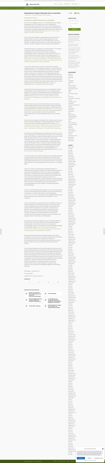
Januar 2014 (71, 391)
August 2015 (71, 360)
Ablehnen (89, 458)
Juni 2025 (70, 169)
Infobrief (70, 106)
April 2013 (70, 404)
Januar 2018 (71, 313)
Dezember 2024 (71, 179)
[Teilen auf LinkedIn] (48, 282)
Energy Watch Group (73, 88)
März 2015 (70, 368)
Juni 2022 (70, 228)
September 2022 (72, 223)
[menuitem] (55, 4)
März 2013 (70, 406)
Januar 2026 (71, 158)
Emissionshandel (72, 87)
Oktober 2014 (71, 376)
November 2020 (72, 258)
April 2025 (70, 173)
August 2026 (71, 147)
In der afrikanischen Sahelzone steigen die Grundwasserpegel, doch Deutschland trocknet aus (74, 57)
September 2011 (72, 425)
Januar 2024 (71, 197)
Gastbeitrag (71, 103)
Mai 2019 (70, 287)
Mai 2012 (70, 415)
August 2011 (71, 427)
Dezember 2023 (71, 198)
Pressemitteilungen (72, 124)
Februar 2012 (71, 418)
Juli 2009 (70, 452)
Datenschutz (90, 460)
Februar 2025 (71, 176)
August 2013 (71, 397)
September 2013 (72, 396)
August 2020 (71, 263)
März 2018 (70, 310)
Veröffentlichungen (72, 135)
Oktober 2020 (71, 260)
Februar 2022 (71, 234)
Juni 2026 (70, 150)
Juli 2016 (70, 342)
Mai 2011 (70, 428)
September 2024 (72, 184)
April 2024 (70, 192)
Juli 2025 (70, 168)
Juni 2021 (70, 247)
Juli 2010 (70, 441)
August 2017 (71, 321)
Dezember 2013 (71, 393)
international (71, 109)
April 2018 (70, 308)
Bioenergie (70, 77)
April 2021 (70, 250)
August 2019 (71, 283)
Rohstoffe (70, 127)
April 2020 (70, 270)
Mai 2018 (70, 307)
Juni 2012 (70, 414)
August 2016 (71, 341)
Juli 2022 (70, 226)
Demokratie (71, 80)
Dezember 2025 (71, 160)
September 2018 (72, 300)
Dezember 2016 (71, 334)
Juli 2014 (70, 381)
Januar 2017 (71, 333)
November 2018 (72, 297)
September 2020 (72, 261)
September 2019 (72, 281)
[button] (102, 448)
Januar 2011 (71, 433)
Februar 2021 (71, 253)
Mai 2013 (70, 402)
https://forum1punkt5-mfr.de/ (31, 194)
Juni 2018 (70, 305)
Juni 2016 (70, 344)
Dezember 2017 (71, 315)
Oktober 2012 (71, 410)
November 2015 (72, 355)
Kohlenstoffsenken (72, 116)
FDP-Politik (70, 96)
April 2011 (70, 430)
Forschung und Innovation (74, 98)
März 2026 (70, 155)
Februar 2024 (71, 195)
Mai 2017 (70, 326)
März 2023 (70, 213)
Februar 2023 (71, 215)
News (69, 121)
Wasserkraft (71, 137)
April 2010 (70, 444)
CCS (69, 79)
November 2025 (72, 161)
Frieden (70, 100)
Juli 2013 (70, 399)
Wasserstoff (71, 138)
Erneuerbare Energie (73, 93)
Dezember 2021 (71, 237)
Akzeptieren (81, 458)
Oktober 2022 (71, 221)
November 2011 (72, 422)
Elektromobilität (72, 85)
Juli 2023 (70, 206)
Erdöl (69, 92)
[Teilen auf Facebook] (29, 282)
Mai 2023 (70, 210)
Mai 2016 (70, 346)
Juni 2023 (70, 208)
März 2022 (70, 232)
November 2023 (72, 200)
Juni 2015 (70, 363)
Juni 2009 (70, 454)
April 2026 (70, 153)
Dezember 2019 (71, 276)
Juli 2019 (70, 284)
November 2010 (72, 436)
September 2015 (72, 359)
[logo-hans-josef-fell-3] (32, 4)
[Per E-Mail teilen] (58, 282)
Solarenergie (71, 129)
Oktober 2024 (71, 182)
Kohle (69, 113)
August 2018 (71, 302)
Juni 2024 (70, 189)
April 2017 (70, 328)
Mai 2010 (70, 443)
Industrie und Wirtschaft (73, 105)
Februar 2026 (71, 156)
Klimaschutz (71, 111)
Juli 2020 (70, 265)
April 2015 (70, 367)
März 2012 (70, 417)
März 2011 (70, 431)
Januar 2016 (71, 352)
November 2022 (72, 219)
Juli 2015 (70, 362)
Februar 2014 (71, 389)
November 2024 (72, 181)
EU (69, 95)
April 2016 (70, 347)
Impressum (94, 460)
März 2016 (70, 349)
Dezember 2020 (71, 257)
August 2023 (71, 205)
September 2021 (72, 242)
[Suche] (80, 4)
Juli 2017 (70, 323)
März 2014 (70, 388)
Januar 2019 (71, 294)
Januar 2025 (71, 177)
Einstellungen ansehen (99, 458)
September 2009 (72, 451)
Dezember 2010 (71, 435)
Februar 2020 (71, 273)
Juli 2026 (70, 148)
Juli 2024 (70, 187)
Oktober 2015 (71, 357)
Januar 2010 (71, 448)
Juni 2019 (70, 286)
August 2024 (71, 185)
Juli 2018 (70, 304)
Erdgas (69, 90)
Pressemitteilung (72, 122)
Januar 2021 (71, 255)
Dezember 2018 (71, 295)
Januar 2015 (71, 372)
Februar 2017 (71, 331)
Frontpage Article (72, 101)
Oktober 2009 (71, 449)
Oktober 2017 (71, 318)
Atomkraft (70, 75)
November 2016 (72, 336)
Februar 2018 (71, 312)
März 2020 (70, 271)
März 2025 (70, 174)
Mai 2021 (70, 249)
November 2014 (72, 375)
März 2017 (70, 329)
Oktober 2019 (71, 279)
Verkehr (70, 134)
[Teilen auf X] (39, 282)
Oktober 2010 (71, 438)
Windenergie (71, 140)
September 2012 (72, 412)
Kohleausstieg (71, 114)
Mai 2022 (70, 229)
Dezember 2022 (71, 218)
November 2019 (72, 278)
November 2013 (72, 394)
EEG (69, 83)
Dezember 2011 (71, 420)
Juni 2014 (70, 383)
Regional (70, 126)
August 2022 (71, 224)
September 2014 (72, 378)
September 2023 (72, 203)
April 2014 (70, 386)
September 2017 (72, 320)
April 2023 (70, 211)
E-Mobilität (70, 82)
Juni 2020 (70, 266)
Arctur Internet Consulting (38, 461)
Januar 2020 (71, 274)
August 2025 (71, 166)
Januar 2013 (71, 407)
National (70, 119)
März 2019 (70, 291)
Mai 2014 (70, 384)
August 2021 (71, 244)
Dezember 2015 (71, 354)
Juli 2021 (70, 245)
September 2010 (72, 440)
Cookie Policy (86, 460)
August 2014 (71, 380)
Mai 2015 (70, 365)
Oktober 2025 (71, 163)
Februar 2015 (71, 370)
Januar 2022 (71, 236)
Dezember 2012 (71, 409)
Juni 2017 (70, 325)
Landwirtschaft (71, 117)
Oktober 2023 (71, 202)
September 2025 (72, 164)
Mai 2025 (70, 171)
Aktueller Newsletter (28, 8)
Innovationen (71, 108)
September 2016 (72, 339)
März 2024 (70, 194)
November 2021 (72, 239)
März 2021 (70, 252)
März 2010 (70, 446)
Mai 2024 (70, 190)
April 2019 (70, 289)
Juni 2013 (70, 401)
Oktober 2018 (71, 299)
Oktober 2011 (71, 423)
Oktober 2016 (71, 338)
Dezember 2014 (71, 373)
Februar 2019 (71, 292)
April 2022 (70, 231)
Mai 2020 (70, 268)
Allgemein (70, 74)
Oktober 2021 (71, 240)
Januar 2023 (71, 216)
